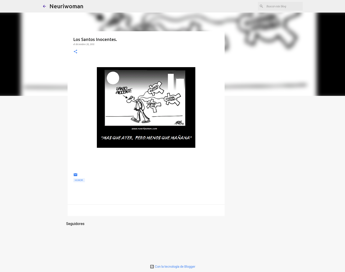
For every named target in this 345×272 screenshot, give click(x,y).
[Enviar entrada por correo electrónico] (75, 176)
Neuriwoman (66, 6)
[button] (75, 51)
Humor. (79, 180)
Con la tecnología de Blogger (174, 266)
